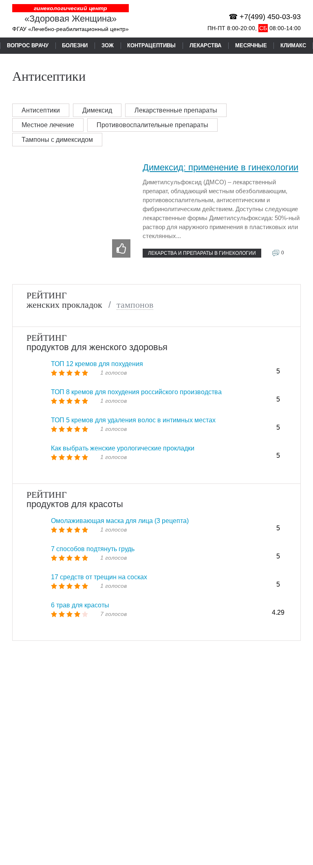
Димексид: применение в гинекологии (220, 167)
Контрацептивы (151, 45)
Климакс (293, 45)
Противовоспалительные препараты (152, 124)
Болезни (75, 45)
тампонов (135, 304)
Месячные (251, 45)
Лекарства (205, 45)
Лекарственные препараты (175, 110)
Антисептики (41, 110)
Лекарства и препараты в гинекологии (202, 253)
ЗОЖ (107, 45)
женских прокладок (64, 304)
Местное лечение (48, 124)
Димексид (97, 110)
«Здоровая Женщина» (70, 18)
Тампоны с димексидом (57, 139)
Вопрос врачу (27, 45)
